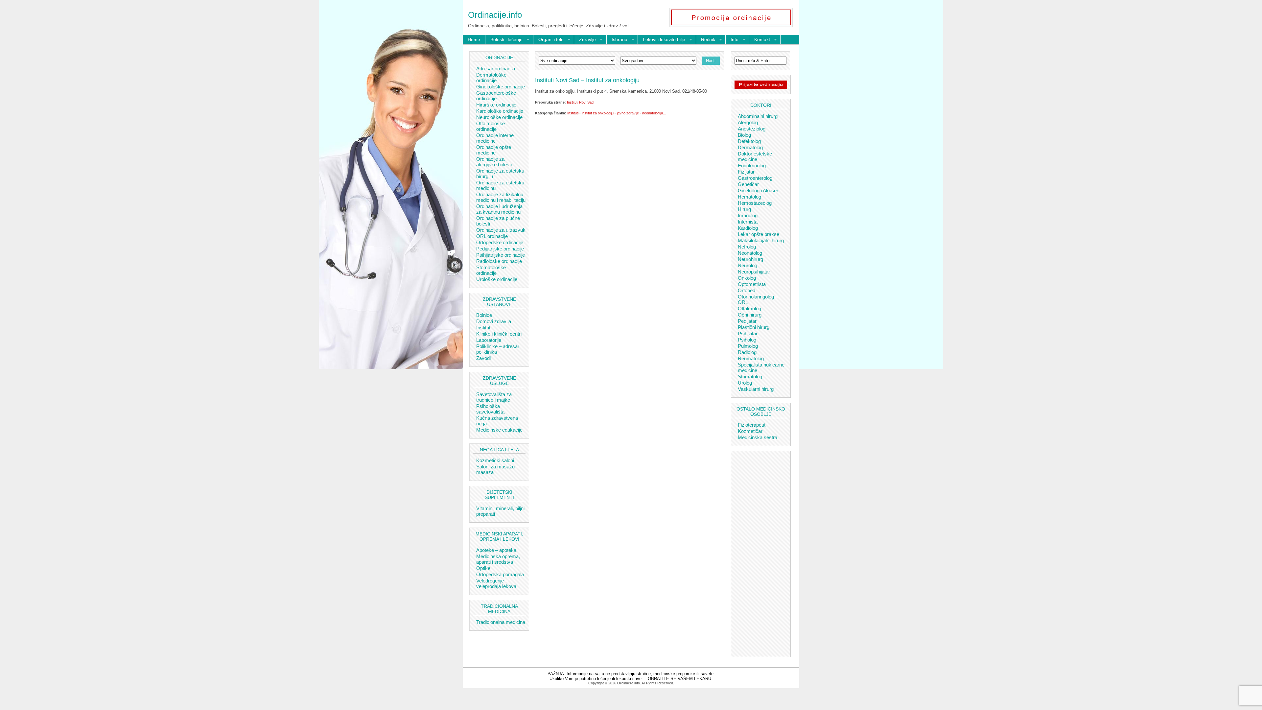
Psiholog (747, 340)
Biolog (744, 135)
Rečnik (705, 40)
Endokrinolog (752, 165)
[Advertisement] (629, 169)
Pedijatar (747, 321)
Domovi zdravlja (493, 321)
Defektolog (749, 141)
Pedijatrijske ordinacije (500, 248)
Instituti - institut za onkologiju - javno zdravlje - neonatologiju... (616, 113)
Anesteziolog (751, 128)
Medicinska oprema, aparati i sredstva (498, 559)
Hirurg (744, 209)
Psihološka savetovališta (490, 408)
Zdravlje (585, 40)
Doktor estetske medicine (755, 156)
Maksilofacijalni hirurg (761, 240)
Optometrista (752, 284)
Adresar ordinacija (495, 68)
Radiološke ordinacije (499, 261)
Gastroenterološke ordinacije (496, 95)
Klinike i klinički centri (499, 334)
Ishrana (617, 40)
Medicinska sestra (757, 437)
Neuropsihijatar (754, 271)
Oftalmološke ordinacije (490, 126)
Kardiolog (748, 228)
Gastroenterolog (755, 178)
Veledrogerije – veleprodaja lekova (496, 583)
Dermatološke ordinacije (491, 77)
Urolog (745, 383)
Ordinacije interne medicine (495, 138)
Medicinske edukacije (499, 430)
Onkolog (747, 278)
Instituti (483, 327)
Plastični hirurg (753, 327)
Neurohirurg (750, 259)
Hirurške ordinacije (496, 104)
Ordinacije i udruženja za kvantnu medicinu (499, 209)
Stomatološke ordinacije (491, 270)
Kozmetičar (750, 431)
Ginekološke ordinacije (500, 86)
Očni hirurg (749, 315)
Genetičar (748, 184)
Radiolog (747, 352)
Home (474, 39)
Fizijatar (746, 172)
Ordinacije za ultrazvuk (501, 230)
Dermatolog (750, 147)
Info (732, 40)
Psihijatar (748, 333)
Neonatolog (750, 253)
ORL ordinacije (492, 236)
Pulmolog (748, 346)
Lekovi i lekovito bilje (661, 40)
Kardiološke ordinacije (499, 111)
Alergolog (748, 122)
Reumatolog (751, 358)
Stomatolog (750, 376)
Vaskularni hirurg (756, 389)
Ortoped (746, 290)
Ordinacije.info (495, 15)
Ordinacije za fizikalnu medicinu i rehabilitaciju (501, 197)
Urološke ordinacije (496, 279)
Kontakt (759, 40)
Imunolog (748, 215)
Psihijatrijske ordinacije (500, 255)
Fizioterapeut (751, 425)
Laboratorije (488, 340)
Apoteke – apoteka (496, 550)
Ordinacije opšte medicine (493, 149)
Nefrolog (747, 246)
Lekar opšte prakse (758, 234)
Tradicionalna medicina (500, 622)
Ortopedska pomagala (500, 574)
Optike (483, 568)
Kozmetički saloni (495, 460)
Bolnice (484, 315)
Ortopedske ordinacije (499, 242)
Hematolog (749, 197)
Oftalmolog (749, 308)
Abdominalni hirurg (758, 116)
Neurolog (747, 265)
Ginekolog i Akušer (758, 190)
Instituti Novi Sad (580, 102)
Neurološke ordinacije (499, 117)
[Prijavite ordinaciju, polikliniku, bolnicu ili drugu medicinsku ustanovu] (761, 87)
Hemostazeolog (755, 203)
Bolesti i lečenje (504, 40)
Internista (748, 222)
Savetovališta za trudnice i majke (494, 397)
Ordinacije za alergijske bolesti (494, 161)
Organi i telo (548, 40)
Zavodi (483, 358)
